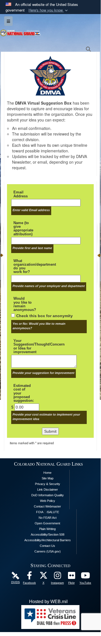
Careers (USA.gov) (47, 551)
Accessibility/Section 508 (47, 534)
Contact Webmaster (47, 506)
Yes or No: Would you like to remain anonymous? (39, 326)
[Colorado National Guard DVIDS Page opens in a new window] (15, 575)
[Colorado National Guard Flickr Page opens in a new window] (71, 576)
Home (47, 472)
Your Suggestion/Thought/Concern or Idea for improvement (23, 346)
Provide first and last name (32, 248)
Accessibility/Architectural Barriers (47, 540)
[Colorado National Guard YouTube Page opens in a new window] (85, 576)
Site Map (47, 478)
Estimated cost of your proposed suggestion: (23, 393)
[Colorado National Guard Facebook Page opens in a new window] (29, 576)
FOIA (39, 512)
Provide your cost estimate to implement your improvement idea (46, 417)
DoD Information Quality (47, 495)
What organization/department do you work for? (23, 266)
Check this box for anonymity (44, 316)
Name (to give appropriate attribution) (23, 228)
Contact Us (47, 545)
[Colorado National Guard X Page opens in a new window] (43, 576)
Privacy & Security (47, 484)
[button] (49, 10)
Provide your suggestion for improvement (43, 373)
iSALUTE (53, 512)
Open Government (47, 523)
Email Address (20, 194)
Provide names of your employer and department (49, 286)
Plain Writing (47, 529)
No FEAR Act (48, 517)
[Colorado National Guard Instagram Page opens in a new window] (57, 576)
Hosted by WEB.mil (48, 601)
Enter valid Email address (31, 210)
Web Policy (47, 500)
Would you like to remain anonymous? (23, 304)
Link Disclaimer (47, 489)
